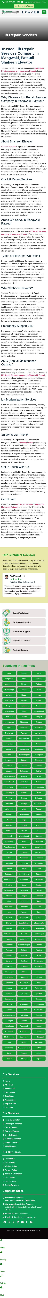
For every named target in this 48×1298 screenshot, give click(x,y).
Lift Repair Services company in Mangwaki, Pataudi (23, 375)
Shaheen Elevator (8, 147)
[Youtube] (38, 12)
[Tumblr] (35, 12)
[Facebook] (4, 1222)
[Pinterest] (31, 1222)
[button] (44, 12)
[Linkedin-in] (29, 12)
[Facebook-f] (22, 12)
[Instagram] (32, 12)
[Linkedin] (18, 1222)
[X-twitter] (25, 12)
